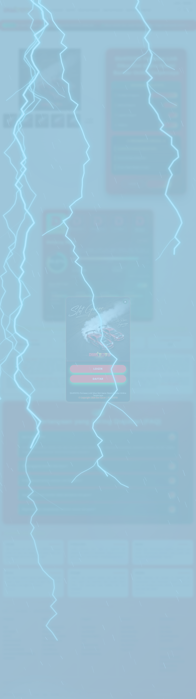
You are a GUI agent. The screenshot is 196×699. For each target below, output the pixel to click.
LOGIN (98, 368)
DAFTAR (98, 379)
